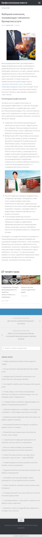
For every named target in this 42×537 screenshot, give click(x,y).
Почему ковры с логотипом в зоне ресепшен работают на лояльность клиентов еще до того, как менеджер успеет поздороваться (20, 394)
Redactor (9, 25)
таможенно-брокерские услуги (12, 84)
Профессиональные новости (14, 2)
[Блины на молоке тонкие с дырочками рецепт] (30, 279)
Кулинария (6, 8)
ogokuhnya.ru (24, 536)
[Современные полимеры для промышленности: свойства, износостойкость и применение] (11, 279)
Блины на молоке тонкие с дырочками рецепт (28, 289)
